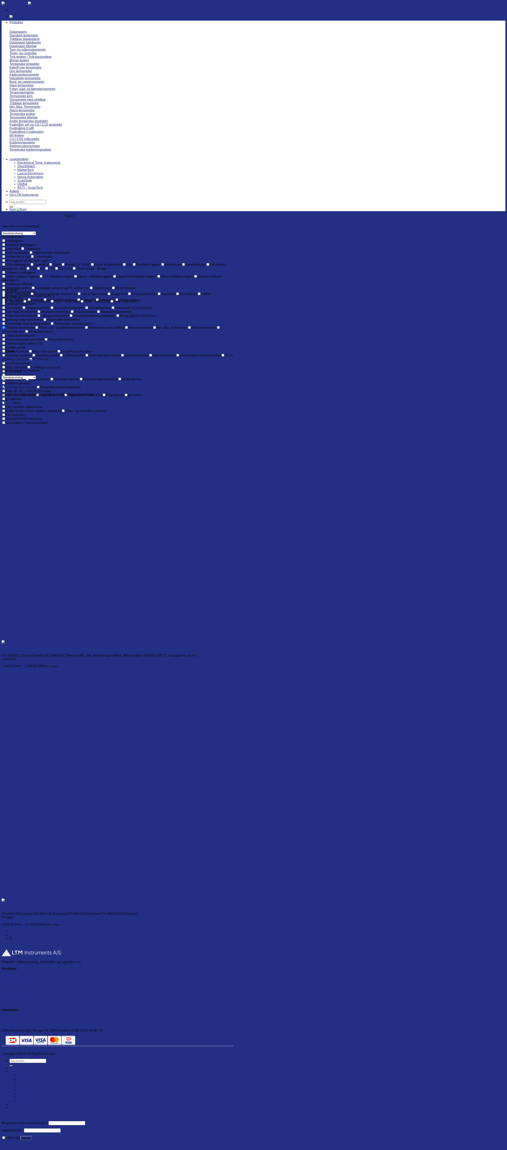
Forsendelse (10, 1023)
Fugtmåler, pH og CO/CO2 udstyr (25, 996)
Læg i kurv (9, 662)
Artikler (14, 191)
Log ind (26, 1138)
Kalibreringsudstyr (14, 999)
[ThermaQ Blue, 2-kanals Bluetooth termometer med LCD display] (48, 642)
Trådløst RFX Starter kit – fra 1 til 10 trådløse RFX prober (41, 907)
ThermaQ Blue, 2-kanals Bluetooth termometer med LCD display (47, 648)
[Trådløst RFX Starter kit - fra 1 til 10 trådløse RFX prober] (15, 900)
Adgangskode (12, 1130)
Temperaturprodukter (16, 979)
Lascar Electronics (30, 173)
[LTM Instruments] (28, 3)
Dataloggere (10, 975)
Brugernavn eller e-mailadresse (25, 1123)
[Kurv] (14, 16)
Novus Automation (30, 177)
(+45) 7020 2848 (115, 1030)
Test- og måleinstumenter (19, 982)
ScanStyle (24, 180)
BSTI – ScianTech (30, 187)
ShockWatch (26, 166)
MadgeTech (25, 170)
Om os (6, 1016)
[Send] (11, 206)
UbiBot (22, 184)
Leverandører (19, 159)
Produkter (16, 22)
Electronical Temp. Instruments (38, 162)
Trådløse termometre (48, 216)
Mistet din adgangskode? (19, 1145)
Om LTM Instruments (24, 194)
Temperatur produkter (16, 216)
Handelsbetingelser (15, 1020)
